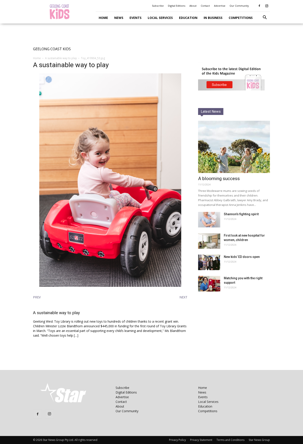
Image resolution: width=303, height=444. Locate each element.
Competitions (241, 18)
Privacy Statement (201, 440)
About (193, 5)
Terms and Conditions (230, 440)
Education (188, 18)
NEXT (183, 297)
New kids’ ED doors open (242, 257)
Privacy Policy (177, 440)
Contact (205, 5)
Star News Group (259, 440)
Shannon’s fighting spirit (241, 214)
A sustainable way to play (61, 58)
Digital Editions (176, 5)
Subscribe (158, 5)
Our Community (239, 5)
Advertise (219, 5)
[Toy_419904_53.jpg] (110, 285)
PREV (37, 297)
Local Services (160, 18)
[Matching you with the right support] (209, 283)
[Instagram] (266, 6)
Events (136, 18)
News (118, 18)
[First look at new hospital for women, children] (209, 241)
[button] (264, 18)
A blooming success (219, 178)
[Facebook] (259, 6)
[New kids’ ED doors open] (209, 262)
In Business (213, 18)
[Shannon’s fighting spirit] (209, 219)
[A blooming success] (234, 147)
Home (103, 18)
